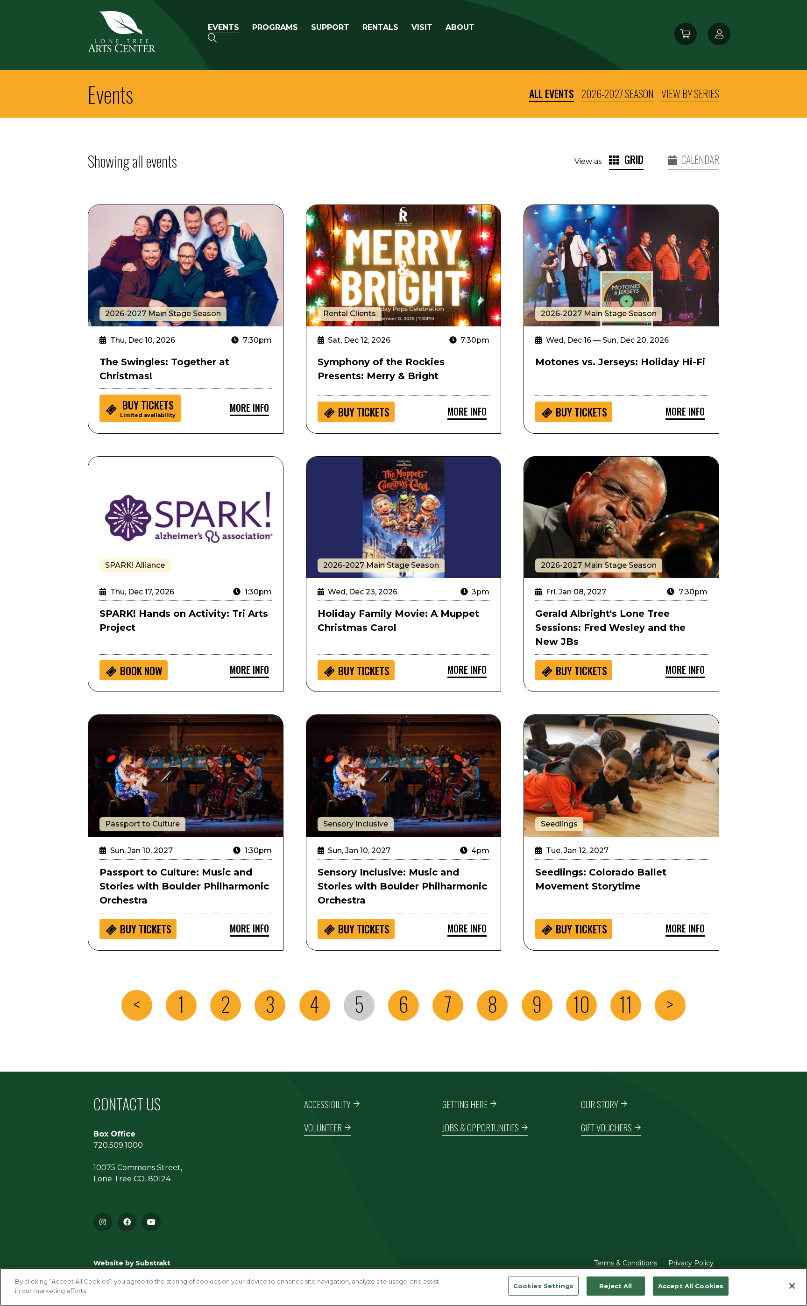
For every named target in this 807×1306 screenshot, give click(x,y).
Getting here (465, 1104)
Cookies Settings (543, 1286)
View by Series (690, 93)
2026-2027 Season (617, 93)
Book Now (141, 670)
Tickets (148, 407)
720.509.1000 (118, 1145)
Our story (599, 1104)
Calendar (699, 159)
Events (223, 27)
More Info (249, 408)
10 (581, 1004)
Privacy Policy (691, 1263)
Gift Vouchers (606, 1127)
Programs (275, 27)
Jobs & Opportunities (480, 1127)
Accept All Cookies (690, 1286)
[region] (403, 1287)
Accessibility (327, 1104)
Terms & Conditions (625, 1263)
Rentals (380, 27)
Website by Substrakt (131, 1263)
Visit (421, 27)
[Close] (792, 1286)
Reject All (615, 1286)
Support (330, 27)
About (460, 27)
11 (625, 1004)
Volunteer (323, 1127)
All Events (551, 93)
